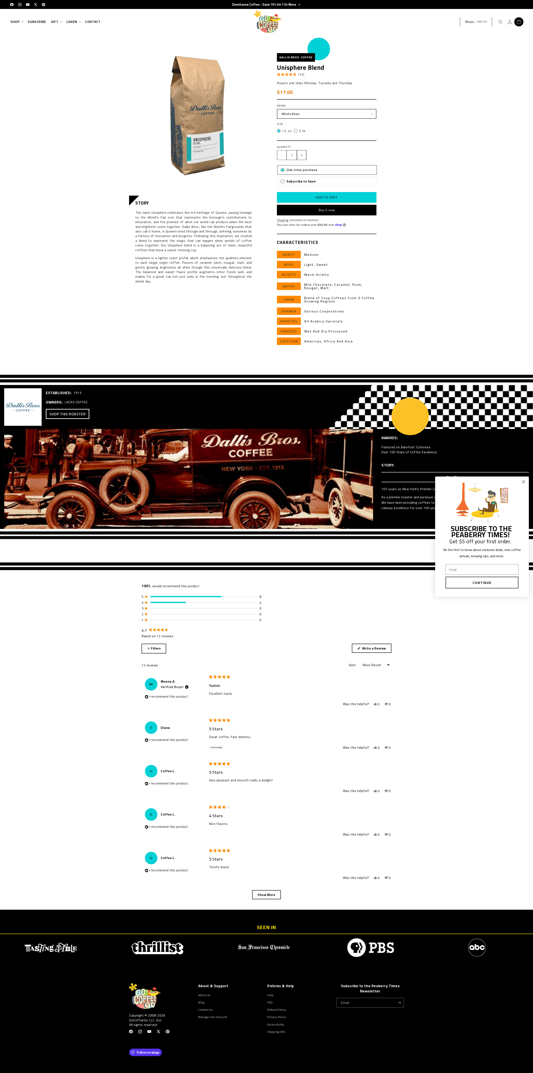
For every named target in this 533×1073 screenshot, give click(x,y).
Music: (470, 22)
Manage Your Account (212, 1017)
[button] (16, 21)
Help (270, 995)
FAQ (270, 1002)
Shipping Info (276, 1031)
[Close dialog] (523, 481)
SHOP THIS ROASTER (68, 414)
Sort (353, 665)
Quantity (284, 147)
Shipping (282, 219)
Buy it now (327, 210)
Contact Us (205, 1009)
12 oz (287, 130)
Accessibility (275, 1024)
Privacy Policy (276, 1017)
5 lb (302, 130)
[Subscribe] (399, 1003)
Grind (281, 106)
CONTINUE (482, 582)
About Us (204, 995)
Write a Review (375, 649)
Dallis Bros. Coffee (296, 57)
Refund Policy (276, 1009)
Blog (201, 1002)
